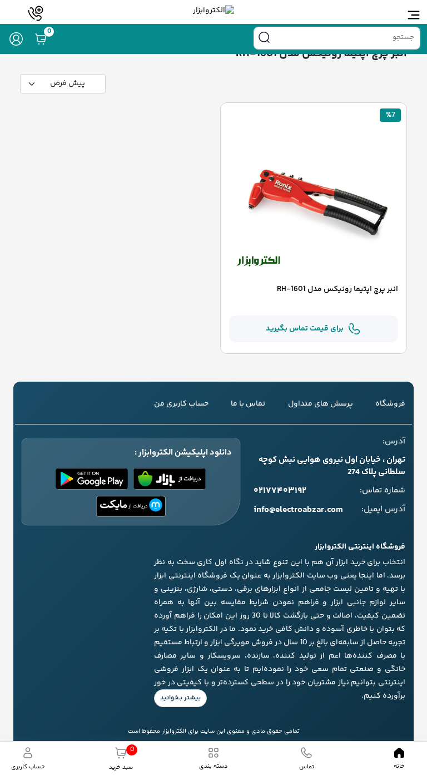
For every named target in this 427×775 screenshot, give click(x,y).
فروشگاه (390, 404)
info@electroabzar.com (298, 510)
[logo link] (213, 11)
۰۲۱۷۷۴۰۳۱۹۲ (280, 491)
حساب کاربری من (181, 404)
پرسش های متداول (320, 404)
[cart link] (40, 39)
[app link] (169, 479)
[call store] (35, 13)
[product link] (313, 195)
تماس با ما (248, 404)
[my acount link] (16, 39)
